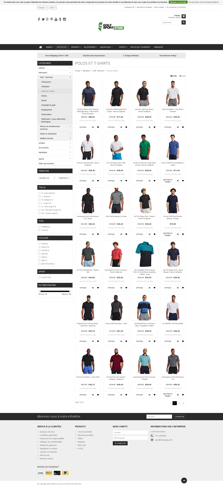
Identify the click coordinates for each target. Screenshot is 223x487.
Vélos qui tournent (140, 47)
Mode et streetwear (48, 133)
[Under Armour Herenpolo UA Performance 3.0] (173, 349)
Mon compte (159, 7)
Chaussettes (46, 114)
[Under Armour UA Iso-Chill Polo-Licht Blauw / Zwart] (173, 135)
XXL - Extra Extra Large (51, 210)
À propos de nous (47, 432)
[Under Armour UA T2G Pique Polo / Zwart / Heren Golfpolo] (144, 188)
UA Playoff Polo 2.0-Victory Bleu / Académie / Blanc (144, 324)
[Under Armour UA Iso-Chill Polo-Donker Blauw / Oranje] (173, 188)
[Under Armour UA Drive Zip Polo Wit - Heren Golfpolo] (88, 135)
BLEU (44, 254)
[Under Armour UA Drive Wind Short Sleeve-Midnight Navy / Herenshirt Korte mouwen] (88, 81)
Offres (80, 438)
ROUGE (45, 250)
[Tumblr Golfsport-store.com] (60, 19)
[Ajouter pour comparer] (92, 127)
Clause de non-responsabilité (52, 438)
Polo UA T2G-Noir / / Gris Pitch (87, 377)
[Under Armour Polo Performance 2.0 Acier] (116, 188)
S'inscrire (182, 7)
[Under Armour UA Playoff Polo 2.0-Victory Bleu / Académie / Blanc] (144, 295)
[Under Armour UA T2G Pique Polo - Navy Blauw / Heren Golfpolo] (173, 242)
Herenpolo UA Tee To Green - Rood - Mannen (116, 271)
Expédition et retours (48, 448)
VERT (44, 260)
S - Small (46, 196)
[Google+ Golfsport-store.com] (47, 19)
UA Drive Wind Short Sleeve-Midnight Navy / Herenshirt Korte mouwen (88, 111)
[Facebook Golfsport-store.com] (39, 19)
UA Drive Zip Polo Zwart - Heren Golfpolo (144, 110)
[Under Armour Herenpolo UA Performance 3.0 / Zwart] (88, 188)
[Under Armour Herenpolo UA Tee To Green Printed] (144, 349)
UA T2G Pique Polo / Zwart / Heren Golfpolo (144, 217)
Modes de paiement (48, 445)
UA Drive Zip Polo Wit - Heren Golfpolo (88, 164)
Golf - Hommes (46, 77)
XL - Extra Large (49, 206)
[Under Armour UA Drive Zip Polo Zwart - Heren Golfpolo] (144, 81)
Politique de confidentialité (51, 442)
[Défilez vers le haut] (184, 480)
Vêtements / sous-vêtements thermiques (53, 120)
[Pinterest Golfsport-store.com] (51, 19)
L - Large (46, 203)
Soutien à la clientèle (48, 452)
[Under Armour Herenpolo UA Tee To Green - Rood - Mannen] (116, 242)
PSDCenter (77, 484)
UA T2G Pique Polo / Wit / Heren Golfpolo (116, 164)
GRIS (44, 257)
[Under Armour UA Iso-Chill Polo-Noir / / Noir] (116, 295)
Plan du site (45, 455)
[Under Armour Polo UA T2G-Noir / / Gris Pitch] (88, 349)
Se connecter (172, 7)
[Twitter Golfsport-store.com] (43, 19)
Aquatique (105, 47)
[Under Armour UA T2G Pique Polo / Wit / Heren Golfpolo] (116, 135)
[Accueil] (40, 47)
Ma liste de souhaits (144, 7)
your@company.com (164, 440)
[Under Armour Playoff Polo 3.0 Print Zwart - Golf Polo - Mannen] (88, 295)
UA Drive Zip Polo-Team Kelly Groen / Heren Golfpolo (144, 164)
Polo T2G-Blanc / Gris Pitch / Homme (173, 110)
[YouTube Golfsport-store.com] (56, 19)
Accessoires (90, 47)
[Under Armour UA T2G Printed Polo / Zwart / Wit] (88, 242)
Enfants (75, 47)
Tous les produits (85, 432)
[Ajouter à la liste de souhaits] (98, 127)
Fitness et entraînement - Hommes (50, 127)
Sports (122, 47)
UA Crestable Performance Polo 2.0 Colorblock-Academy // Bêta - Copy (144, 272)
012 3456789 (160, 436)
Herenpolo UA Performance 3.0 (173, 378)
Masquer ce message (178, 2)
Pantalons (45, 86)
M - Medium (47, 200)
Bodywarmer (46, 109)
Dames (49, 47)
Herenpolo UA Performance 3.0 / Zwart (88, 217)
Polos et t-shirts (48, 91)
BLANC (45, 247)
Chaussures (46, 82)
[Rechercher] (184, 22)
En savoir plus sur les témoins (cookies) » (204, 2)
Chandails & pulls (48, 105)
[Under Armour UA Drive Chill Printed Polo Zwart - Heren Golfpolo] (116, 81)
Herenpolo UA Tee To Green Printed (144, 378)
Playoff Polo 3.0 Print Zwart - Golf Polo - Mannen (88, 324)
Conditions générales (48, 435)
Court (45, 230)
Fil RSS (80, 448)
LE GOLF (46, 277)
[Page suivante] (183, 403)
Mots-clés (82, 445)
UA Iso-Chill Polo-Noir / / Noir (116, 323)
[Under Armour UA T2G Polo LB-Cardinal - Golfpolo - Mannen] (116, 349)
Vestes (44, 96)
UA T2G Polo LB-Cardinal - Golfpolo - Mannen (116, 378)
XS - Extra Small (48, 193)
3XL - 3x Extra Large (50, 213)
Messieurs (62, 47)
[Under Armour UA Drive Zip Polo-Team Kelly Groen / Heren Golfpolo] (144, 135)
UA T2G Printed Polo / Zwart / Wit (88, 271)
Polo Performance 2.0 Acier (116, 216)
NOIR (44, 244)
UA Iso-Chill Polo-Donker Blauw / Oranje (172, 217)
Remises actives (46, 458)
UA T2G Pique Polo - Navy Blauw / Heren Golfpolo (173, 271)
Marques (158, 47)
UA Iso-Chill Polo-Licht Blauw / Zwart (172, 164)
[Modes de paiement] (40, 473)
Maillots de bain (46, 138)
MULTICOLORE (48, 264)
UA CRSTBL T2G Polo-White (172, 323)
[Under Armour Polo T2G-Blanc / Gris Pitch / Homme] (173, 81)
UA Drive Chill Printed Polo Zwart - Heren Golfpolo (116, 110)
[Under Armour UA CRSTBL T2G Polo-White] (173, 295)
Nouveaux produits (86, 435)
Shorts (44, 100)
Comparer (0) (129, 7)
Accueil (77, 71)
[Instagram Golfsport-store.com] (64, 19)
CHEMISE (46, 227)
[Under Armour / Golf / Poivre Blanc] (111, 27)
